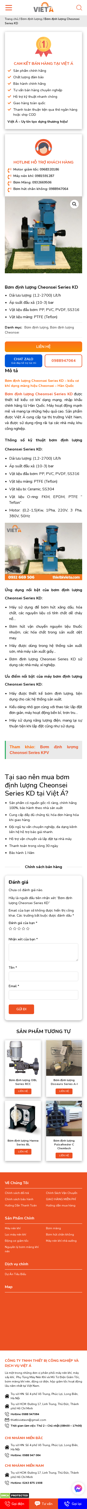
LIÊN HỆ (23, 1091)
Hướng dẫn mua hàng (60, 1205)
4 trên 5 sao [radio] (23, 928)
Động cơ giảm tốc (17, 1241)
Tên (13, 967)
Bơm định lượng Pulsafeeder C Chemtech (64, 1144)
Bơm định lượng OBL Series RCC (23, 1082)
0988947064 (63, 360)
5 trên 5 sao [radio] (27, 928)
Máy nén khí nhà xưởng (61, 1241)
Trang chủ (11, 19)
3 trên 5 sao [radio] (19, 928)
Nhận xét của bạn (23, 939)
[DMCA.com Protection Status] (14, 1495)
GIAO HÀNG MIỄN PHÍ (61, 1199)
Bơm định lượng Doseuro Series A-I (64, 1082)
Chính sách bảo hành (19, 1199)
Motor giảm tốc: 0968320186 (36, 169)
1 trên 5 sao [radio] (10, 928)
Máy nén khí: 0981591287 (33, 176)
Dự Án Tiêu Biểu (15, 1274)
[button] (74, 204)
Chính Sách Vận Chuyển (61, 1193)
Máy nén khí (13, 1228)
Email (14, 986)
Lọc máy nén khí (15, 1234)
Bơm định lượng (31, 19)
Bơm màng (53, 1228)
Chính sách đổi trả (17, 1193)
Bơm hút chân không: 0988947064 (40, 189)
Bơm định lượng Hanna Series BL (22, 1142)
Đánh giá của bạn (23, 923)
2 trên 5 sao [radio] (14, 928)
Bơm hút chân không (60, 1234)
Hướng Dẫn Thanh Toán (21, 1205)
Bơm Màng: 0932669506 (32, 182)
